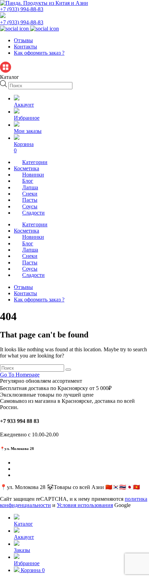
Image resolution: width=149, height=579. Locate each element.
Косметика (26, 168)
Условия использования (85, 505)
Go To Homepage (20, 375)
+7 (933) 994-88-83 (21, 9)
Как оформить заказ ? (39, 53)
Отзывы (23, 40)
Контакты (25, 46)
